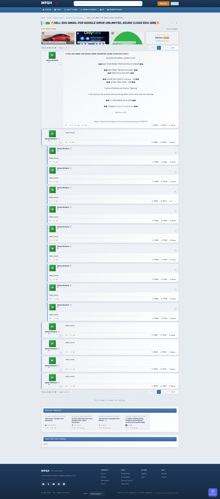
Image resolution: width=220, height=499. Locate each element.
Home (43, 18)
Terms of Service (127, 480)
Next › (174, 48)
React (173, 125)
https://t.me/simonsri (125, 106)
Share (165, 125)
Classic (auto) (95, 494)
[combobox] (108, 3)
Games (103, 477)
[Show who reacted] (175, 201)
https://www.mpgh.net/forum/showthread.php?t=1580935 (123, 121)
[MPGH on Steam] (59, 484)
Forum (49, 18)
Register (163, 3)
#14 (66, 369)
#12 (66, 335)
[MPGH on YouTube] (54, 484)
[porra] (57, 4)
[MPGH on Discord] (43, 484)
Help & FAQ (125, 484)
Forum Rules (125, 477)
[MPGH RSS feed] (64, 484)
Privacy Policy (125, 474)
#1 (66, 125)
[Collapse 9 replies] (46, 233)
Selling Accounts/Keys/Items (75, 18)
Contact (164, 477)
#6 (50, 220)
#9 (50, 279)
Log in (174, 3)
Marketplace (105, 480)
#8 (50, 259)
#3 (50, 162)
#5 (50, 201)
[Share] (177, 23)
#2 (66, 142)
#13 (66, 352)
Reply (156, 125)
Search (103, 484)
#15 (66, 386)
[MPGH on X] (48, 484)
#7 (50, 240)
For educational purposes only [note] (166, 492)
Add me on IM (120, 112)
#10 (50, 299)
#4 (50, 181)
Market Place (59, 18)
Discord (164, 474)
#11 (50, 318)
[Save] (172, 23)
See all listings (173, 29)
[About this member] (60, 64)
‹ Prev (152, 48)
